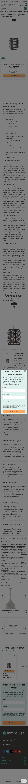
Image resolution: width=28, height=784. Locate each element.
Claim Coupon (14, 411)
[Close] (25, 371)
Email (4, 387)
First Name (6, 394)
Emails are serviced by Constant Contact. (10, 407)
